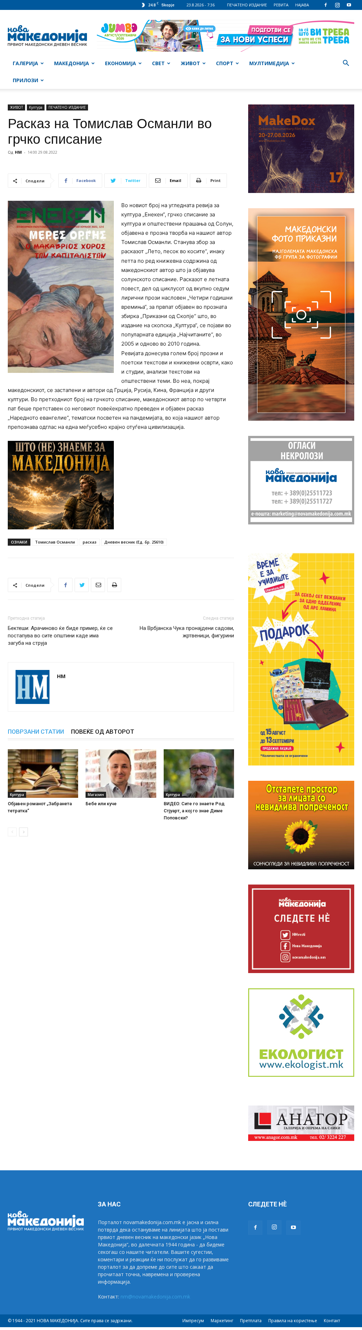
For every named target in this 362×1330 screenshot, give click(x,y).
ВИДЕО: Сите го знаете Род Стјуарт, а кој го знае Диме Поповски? (194, 810)
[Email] (98, 585)
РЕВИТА (281, 4)
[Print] (114, 585)
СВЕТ (158, 63)
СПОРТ (224, 63)
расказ (90, 542)
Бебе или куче (101, 803)
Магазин (96, 794)
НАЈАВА (302, 4)
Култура (35, 107)
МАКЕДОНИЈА (71, 63)
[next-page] (23, 832)
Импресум (193, 1321)
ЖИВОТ (190, 63)
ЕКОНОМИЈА (120, 63)
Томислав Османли (55, 542)
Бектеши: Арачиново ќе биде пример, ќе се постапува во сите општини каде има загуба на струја (60, 635)
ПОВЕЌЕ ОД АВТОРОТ (102, 731)
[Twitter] (82, 585)
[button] (345, 64)
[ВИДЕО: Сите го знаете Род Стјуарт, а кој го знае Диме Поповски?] (199, 773)
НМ (18, 152)
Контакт (332, 1321)
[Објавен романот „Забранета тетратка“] (43, 773)
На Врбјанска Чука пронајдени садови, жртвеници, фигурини (187, 632)
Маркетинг (222, 1321)
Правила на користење (292, 1321)
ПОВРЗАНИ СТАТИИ (36, 731)
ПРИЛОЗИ (25, 80)
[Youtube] (349, 5)
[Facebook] (325, 5)
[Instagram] (337, 5)
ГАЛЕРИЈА (25, 63)
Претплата (251, 1321)
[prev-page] (12, 832)
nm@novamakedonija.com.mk (155, 1296)
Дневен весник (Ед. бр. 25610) (134, 542)
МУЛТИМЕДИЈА (269, 63)
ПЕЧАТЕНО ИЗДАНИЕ (247, 4)
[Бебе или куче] (121, 773)
